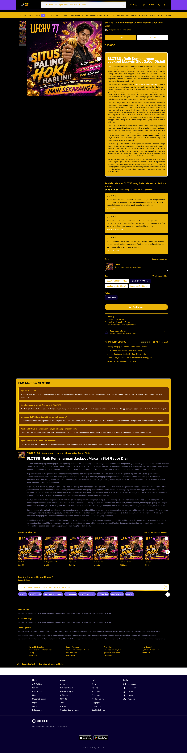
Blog (34, 695)
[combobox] (83, 5)
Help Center (97, 691)
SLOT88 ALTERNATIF (147, 15)
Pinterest (131, 699)
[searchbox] (93, 587)
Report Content (28, 664)
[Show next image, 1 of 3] (99, 59)
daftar (34, 706)
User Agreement (38, 726)
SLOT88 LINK (109, 15)
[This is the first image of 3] (31, 59)
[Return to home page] (29, 4)
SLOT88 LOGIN (35, 15)
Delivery (95, 684)
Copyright (96, 702)
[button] (22, 24)
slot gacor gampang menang (146, 84)
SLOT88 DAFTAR (164, 15)
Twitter (130, 692)
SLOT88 (22, 15)
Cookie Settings (98, 710)
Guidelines (96, 695)
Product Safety (98, 699)
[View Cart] (165, 4)
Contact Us (96, 706)
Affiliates (64, 695)
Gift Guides (37, 684)
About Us (64, 684)
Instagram (132, 684)
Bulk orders (37, 710)
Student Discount (39, 699)
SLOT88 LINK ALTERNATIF (58, 15)
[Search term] (123, 5)
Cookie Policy (62, 726)
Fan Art (35, 688)
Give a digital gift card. (129, 324)
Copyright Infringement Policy (51, 664)
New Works (37, 691)
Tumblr (130, 695)
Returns (95, 688)
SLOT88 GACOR (76, 15)
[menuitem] (22, 15)
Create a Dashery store (69, 710)
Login (34, 702)
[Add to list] (39, 538)
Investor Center (66, 688)
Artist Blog (64, 706)
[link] (22, 594)
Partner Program (67, 691)
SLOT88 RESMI (122, 15)
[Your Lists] (159, 4)
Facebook (132, 688)
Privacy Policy (50, 726)
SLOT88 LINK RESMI (93, 15)
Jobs (62, 702)
